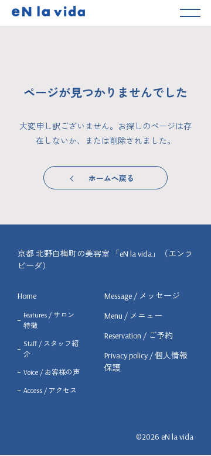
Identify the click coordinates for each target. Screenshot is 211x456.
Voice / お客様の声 (51, 372)
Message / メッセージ (142, 296)
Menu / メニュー (133, 315)
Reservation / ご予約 (138, 335)
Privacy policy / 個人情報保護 (146, 361)
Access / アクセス (50, 390)
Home (27, 296)
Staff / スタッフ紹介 (51, 348)
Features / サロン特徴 (48, 320)
